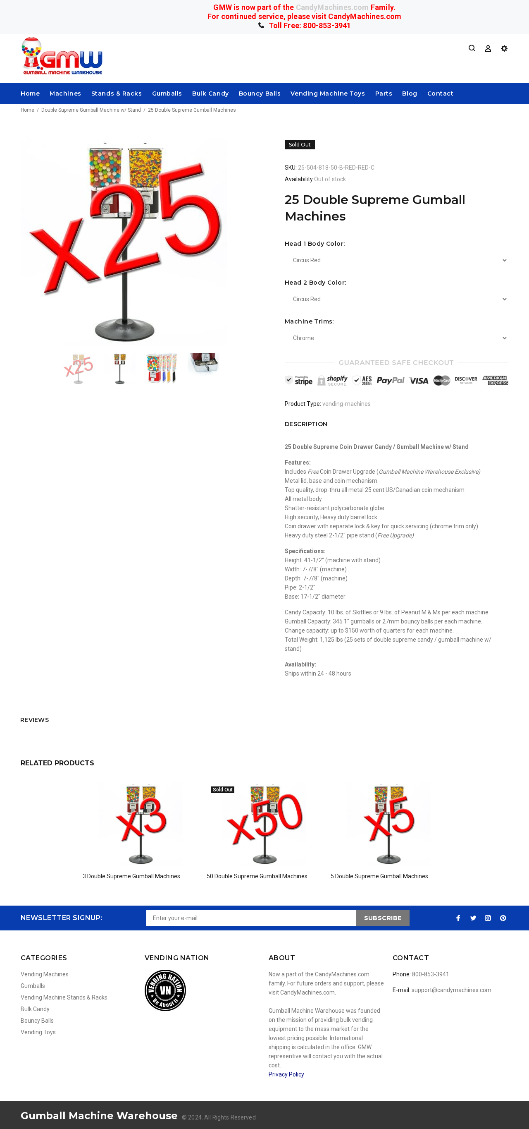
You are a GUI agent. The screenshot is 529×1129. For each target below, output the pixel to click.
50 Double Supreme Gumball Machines (257, 876)
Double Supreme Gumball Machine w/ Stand (91, 110)
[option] (83, 368)
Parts (384, 93)
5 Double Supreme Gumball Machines (379, 876)
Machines (65, 93)
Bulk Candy (210, 93)
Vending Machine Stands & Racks (64, 997)
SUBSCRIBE (383, 918)
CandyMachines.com (332, 7)
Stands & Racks (116, 93)
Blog (409, 93)
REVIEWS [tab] (34, 720)
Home (30, 93)
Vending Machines (45, 974)
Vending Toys (38, 1032)
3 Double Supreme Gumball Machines (131, 876)
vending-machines (346, 403)
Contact (440, 93)
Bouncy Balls (260, 93)
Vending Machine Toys (328, 93)
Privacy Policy (286, 1074)
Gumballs (167, 93)
